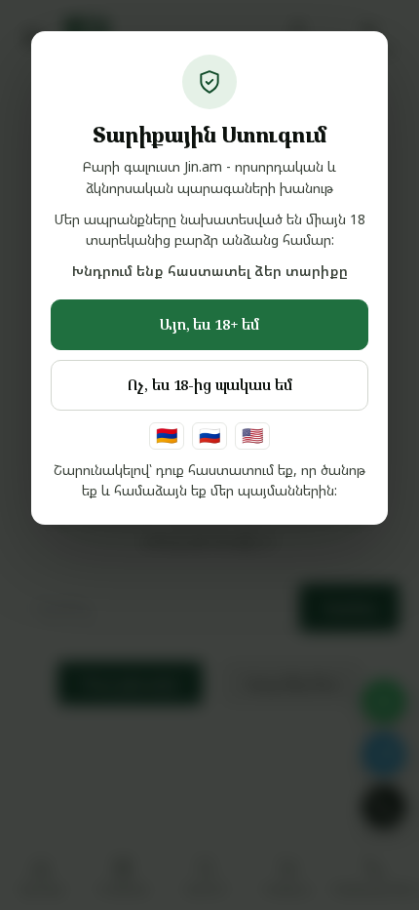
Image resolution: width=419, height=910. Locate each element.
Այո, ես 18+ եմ (209, 324)
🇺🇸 (252, 435)
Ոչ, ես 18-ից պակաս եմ (210, 384)
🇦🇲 (166, 435)
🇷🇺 (209, 435)
